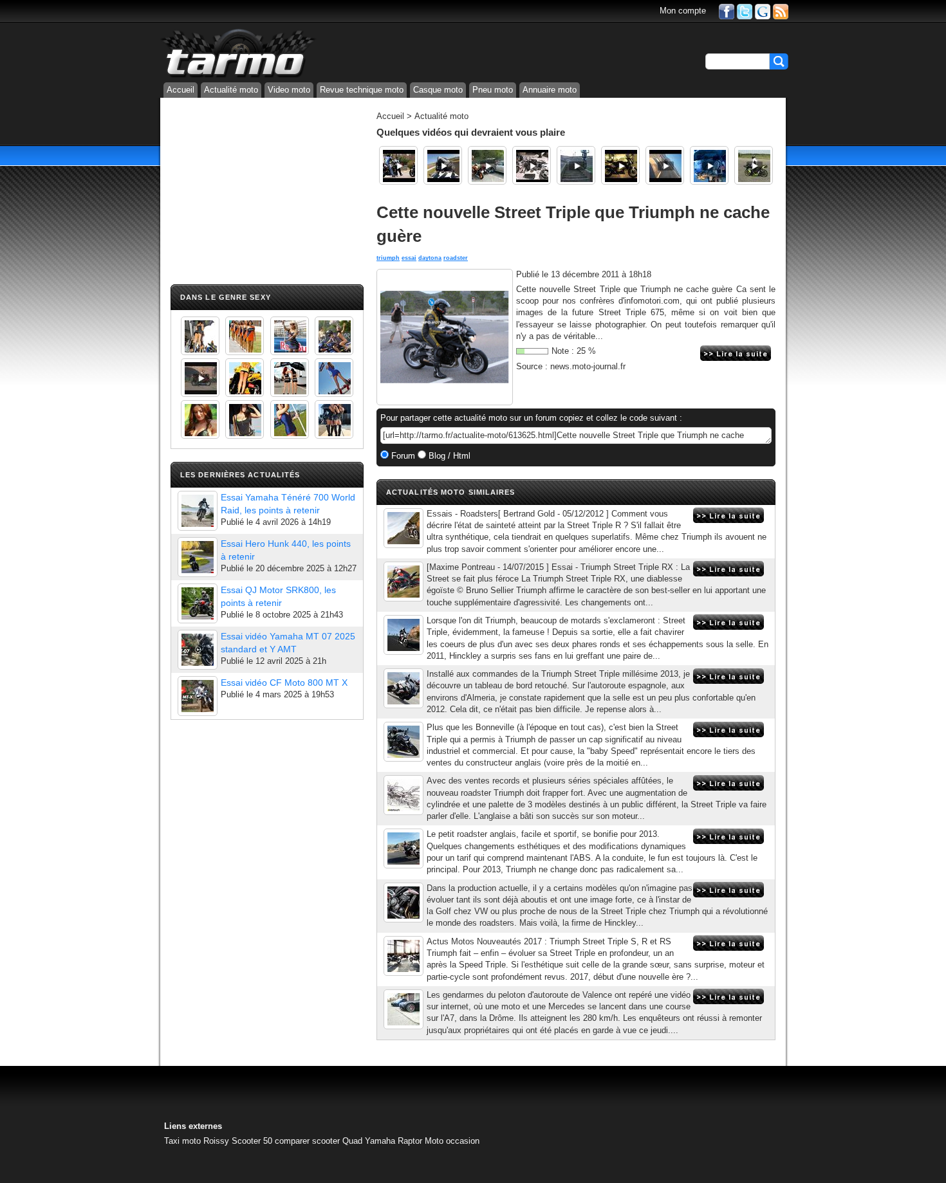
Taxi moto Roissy (196, 1141)
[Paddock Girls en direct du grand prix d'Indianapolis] (289, 335)
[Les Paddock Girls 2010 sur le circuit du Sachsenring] (200, 335)
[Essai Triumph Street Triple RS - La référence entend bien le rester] (403, 902)
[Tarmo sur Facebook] (726, 10)
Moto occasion (452, 1141)
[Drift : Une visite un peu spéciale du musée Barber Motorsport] (398, 165)
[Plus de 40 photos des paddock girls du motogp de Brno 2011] (289, 419)
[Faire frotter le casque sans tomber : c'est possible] (664, 165)
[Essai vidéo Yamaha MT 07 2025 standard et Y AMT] (198, 650)
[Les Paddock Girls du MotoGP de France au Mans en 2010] (200, 419)
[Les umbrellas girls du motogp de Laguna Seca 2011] (334, 377)
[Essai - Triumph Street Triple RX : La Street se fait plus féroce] (403, 581)
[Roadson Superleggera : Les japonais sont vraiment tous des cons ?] (531, 165)
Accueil (180, 90)
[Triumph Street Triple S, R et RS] (403, 956)
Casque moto (438, 90)
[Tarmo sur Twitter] (744, 10)
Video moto (289, 90)
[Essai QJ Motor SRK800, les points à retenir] (198, 603)
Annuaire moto (550, 90)
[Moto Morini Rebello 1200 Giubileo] (620, 165)
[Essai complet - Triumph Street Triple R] (403, 528)
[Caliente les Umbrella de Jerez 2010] (244, 419)
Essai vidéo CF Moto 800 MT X (284, 682)
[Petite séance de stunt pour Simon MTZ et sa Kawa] (753, 165)
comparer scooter (307, 1141)
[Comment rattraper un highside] (442, 165)
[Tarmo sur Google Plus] (762, 10)
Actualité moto (231, 90)
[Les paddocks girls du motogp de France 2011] (334, 419)
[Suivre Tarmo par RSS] (780, 10)
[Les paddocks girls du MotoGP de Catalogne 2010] (244, 377)
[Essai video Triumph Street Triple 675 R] (403, 848)
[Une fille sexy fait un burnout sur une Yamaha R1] (200, 377)
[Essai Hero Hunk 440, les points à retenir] (198, 557)
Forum (402, 456)
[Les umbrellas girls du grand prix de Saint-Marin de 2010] (244, 335)
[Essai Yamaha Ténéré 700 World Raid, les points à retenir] (198, 511)
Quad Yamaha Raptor (382, 1141)
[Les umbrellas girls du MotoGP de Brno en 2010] (289, 377)
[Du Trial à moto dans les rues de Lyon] (576, 165)
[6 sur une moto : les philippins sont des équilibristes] (709, 165)
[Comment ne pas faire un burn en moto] (487, 165)
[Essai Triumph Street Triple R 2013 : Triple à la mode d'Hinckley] (403, 688)
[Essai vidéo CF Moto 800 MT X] (198, 696)
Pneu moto (492, 90)
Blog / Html (448, 456)
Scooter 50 (252, 1141)
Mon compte (683, 10)
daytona (429, 258)
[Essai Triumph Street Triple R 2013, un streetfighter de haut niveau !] (403, 635)
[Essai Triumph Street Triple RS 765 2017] (403, 742)
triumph (388, 258)
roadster (455, 258)
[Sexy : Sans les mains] (334, 335)
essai (409, 258)
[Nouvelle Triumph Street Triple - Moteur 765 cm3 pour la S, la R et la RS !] (403, 795)
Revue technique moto (361, 90)
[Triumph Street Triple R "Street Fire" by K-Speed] (403, 1009)
